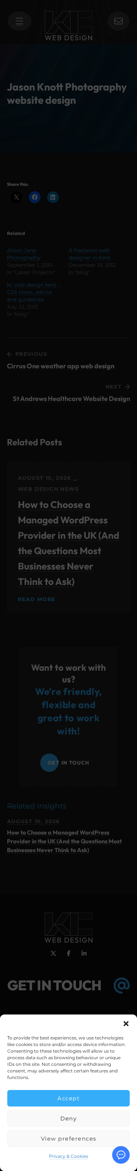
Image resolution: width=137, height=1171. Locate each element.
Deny (68, 1118)
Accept (68, 1098)
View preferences (68, 1138)
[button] (126, 1023)
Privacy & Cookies (68, 1156)
